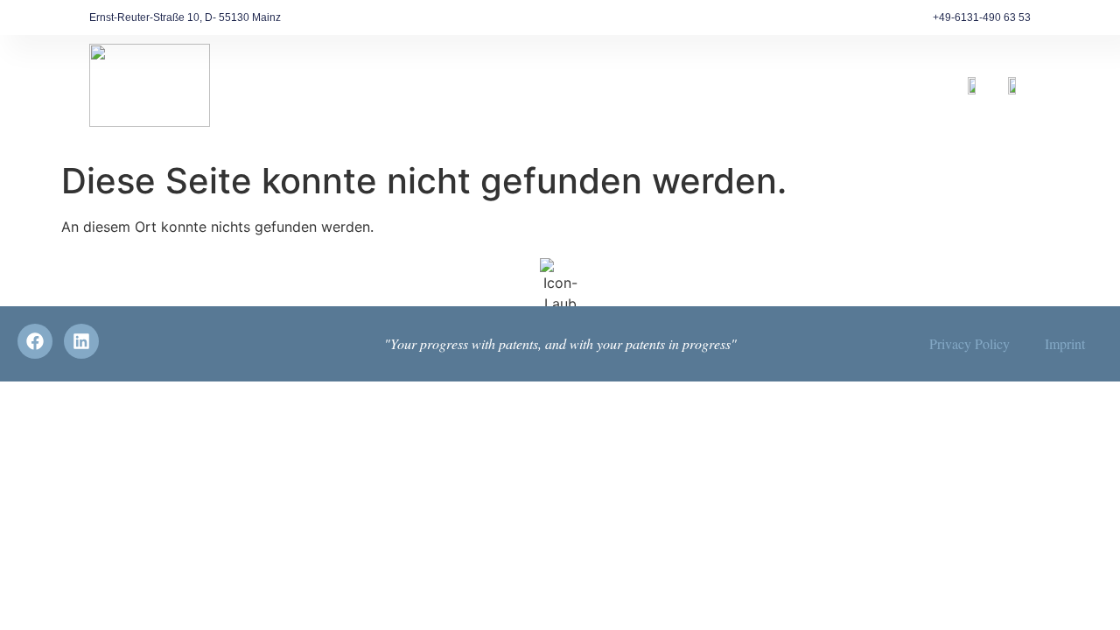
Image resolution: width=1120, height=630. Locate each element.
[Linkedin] (81, 341)
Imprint (1065, 343)
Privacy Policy (969, 343)
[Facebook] (35, 341)
